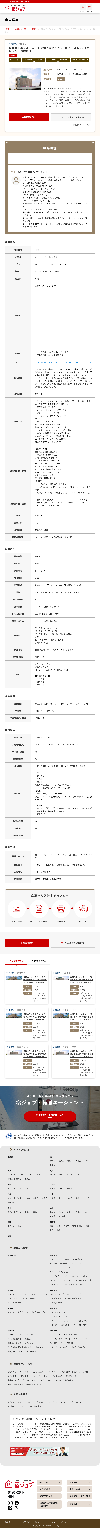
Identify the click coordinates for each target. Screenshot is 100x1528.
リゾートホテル (75, 1402)
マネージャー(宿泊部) (80, 1276)
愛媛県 (27, 1212)
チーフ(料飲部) (13, 1298)
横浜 (81, 1226)
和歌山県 (11, 1202)
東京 (51, 1226)
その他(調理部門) (14, 1347)
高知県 (35, 1212)
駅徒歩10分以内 (13, 1380)
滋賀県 (35, 1198)
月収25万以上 (52, 1371)
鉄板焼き (32, 1351)
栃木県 (18, 1179)
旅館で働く (12, 1371)
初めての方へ (45, 1482)
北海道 (10, 1157)
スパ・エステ (55, 1334)
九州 (51, 1208)
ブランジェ (29, 1343)
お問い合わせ (75, 1489)
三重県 (78, 1174)
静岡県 (61, 1174)
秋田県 (52, 1165)
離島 (19, 1226)
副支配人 (53, 1280)
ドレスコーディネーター (59, 1316)
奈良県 (44, 1198)
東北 (51, 1157)
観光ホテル (22, 1406)
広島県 (52, 1198)
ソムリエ (11, 1294)
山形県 (86, 1161)
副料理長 (11, 1334)
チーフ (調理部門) (14, 1339)
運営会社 (73, 1504)
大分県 (86, 1212)
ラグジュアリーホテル (57, 1402)
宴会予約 (11, 1312)
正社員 (13, 55)
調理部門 (11, 1330)
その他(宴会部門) (38, 1312)
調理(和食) (28, 1347)
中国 (51, 1194)
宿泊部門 (53, 1255)
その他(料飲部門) (14, 1302)
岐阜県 (69, 1174)
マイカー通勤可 (47, 1380)
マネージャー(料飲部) (30, 1298)
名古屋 (66, 1226)
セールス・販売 (56, 1339)
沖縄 (9, 1222)
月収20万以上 (38, 1371)
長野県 (61, 1188)
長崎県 (78, 1212)
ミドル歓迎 (40, 60)
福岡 (74, 1226)
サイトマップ (57, 1522)
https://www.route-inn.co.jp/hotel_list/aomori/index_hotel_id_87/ (63, 362)
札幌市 (10, 1161)
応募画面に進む (29, 117)
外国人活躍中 (51, 60)
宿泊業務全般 (77, 1259)
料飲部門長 (12, 1255)
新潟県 (52, 1188)
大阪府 (10, 1198)
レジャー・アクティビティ (60, 1272)
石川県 (10, 1188)
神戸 (51, 1230)
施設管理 (53, 1343)
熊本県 (61, 1212)
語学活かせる (64, 60)
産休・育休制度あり (15, 1384)
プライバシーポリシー (32, 1522)
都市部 (52, 1222)
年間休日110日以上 (30, 1380)
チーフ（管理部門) (67, 1343)
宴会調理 (29, 1334)
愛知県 (52, 1174)
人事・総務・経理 (70, 1334)
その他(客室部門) (56, 1302)
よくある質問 (45, 1489)
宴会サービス (23, 1312)
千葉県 (37, 1174)
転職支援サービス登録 (79, 1496)
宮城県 (52, 1161)
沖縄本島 (11, 1226)
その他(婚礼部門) (80, 1325)
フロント (61, 79)
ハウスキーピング (74, 1294)
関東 (9, 1170)
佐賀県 (69, 1212)
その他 (42, 1406)
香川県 (18, 1212)
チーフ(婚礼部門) (80, 1320)
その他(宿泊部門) (82, 1280)
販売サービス (55, 1284)
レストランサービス (39, 1294)
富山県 (18, 1188)
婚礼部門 (53, 1308)
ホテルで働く (15, 60)
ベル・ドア (54, 1267)
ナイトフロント (77, 1263)
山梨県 (69, 1188)
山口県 (86, 1198)
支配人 (62, 1280)
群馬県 (27, 1179)
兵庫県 (18, 1198)
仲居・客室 (64, 1259)
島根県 (78, 1198)
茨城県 (10, 1179)
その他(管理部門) (78, 1347)
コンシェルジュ (68, 1267)
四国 (9, 1208)
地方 (9, 1236)
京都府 (27, 1198)
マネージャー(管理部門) (59, 1347)
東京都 (10, 1174)
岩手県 (78, 1161)
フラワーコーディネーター (60, 1320)
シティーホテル (24, 1402)
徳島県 (10, 1212)
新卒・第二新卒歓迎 (81, 1371)
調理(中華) (11, 1351)
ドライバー (85, 1339)
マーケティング (71, 1339)
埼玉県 (29, 1174)
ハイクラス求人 (56, 1376)
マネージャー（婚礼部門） (60, 1325)
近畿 (9, 1194)
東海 (51, 1170)
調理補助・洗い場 (14, 1343)
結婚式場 (11, 1402)
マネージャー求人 (40, 1376)
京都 (87, 1226)
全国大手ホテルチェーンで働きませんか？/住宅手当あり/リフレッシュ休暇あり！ (35, 980)
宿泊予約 (63, 1263)
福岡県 (52, 1212)
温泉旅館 (11, 1406)
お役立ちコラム (45, 1496)
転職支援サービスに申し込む (50, 1116)
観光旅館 (33, 1406)
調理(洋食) (39, 1347)
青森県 (14, 43)
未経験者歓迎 (27, 60)
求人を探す (74, 1482)
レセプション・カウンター (74, 1284)
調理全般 (28, 1339)
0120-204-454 (16, 1494)
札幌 (58, 1230)
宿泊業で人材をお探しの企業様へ (48, 1504)
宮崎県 (52, 1216)
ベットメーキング (57, 1294)
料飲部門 (11, 1290)
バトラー (53, 1263)
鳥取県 (69, 1198)
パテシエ (22, 1351)
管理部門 (53, 1330)
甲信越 (52, 1184)
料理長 (20, 1334)
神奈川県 (19, 1174)
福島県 (61, 1161)
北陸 (9, 1184)
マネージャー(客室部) (73, 1298)
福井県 (27, 1188)
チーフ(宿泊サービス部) (59, 1276)
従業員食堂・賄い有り (34, 1384)
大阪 (58, 1226)
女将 (70, 1280)
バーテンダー (23, 1294)
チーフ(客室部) (55, 1298)
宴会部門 (11, 1308)
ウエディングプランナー (59, 1312)
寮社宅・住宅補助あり (80, 60)
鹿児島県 (62, 1216)
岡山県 (61, 1198)
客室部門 (53, 1290)
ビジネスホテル (39, 1402)
